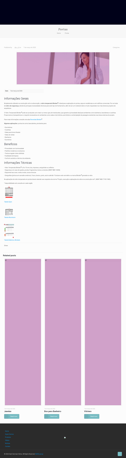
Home (59, 33)
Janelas (7, 411)
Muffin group (39, 454)
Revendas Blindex (35, 119)
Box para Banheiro (52, 411)
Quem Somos (9, 434)
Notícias (7, 443)
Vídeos (7, 440)
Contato (7, 446)
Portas (67, 33)
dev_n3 (17, 47)
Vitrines (87, 411)
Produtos (8, 437)
